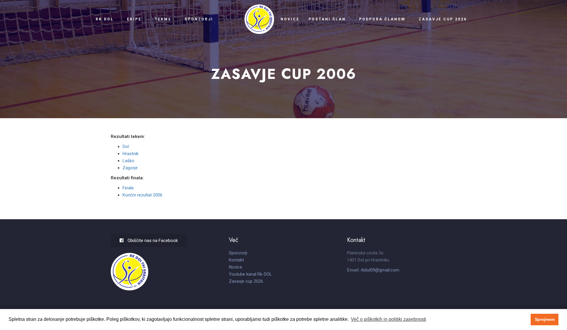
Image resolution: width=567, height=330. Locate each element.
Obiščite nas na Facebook (152, 240)
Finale (128, 188)
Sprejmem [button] (545, 319)
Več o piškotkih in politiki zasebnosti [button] (388, 319)
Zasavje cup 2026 (443, 19)
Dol (126, 146)
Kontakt (236, 260)
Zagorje (130, 167)
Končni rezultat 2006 (142, 195)
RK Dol (105, 19)
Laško (128, 160)
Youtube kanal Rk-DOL (250, 274)
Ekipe (134, 19)
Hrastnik (131, 153)
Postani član (327, 19)
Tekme (163, 19)
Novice (290, 19)
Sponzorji (199, 19)
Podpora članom (382, 19)
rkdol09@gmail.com (380, 270)
